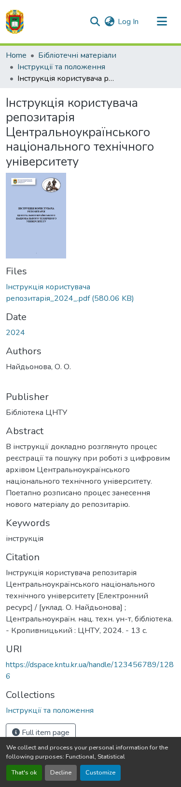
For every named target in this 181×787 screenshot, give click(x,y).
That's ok (24, 772)
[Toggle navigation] (161, 22)
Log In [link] (128, 21)
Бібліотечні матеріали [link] (77, 55)
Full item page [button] (45, 732)
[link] (90, 292)
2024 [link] (15, 332)
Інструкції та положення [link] (61, 67)
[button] (15, 22)
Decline (60, 772)
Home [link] (16, 55)
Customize (100, 772)
